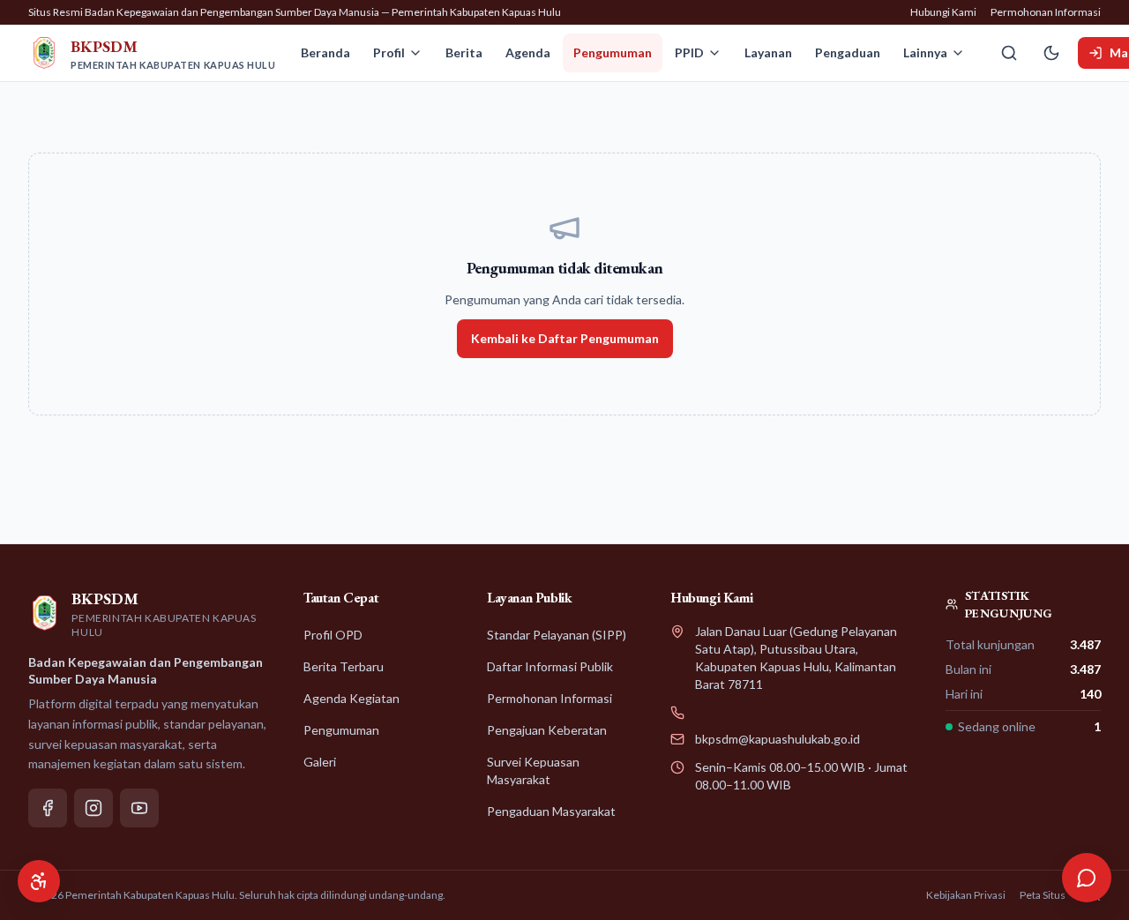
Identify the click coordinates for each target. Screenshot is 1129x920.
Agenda (527, 52)
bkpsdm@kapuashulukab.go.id (777, 738)
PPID (689, 52)
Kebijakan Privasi (966, 894)
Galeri (319, 761)
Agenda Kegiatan (351, 698)
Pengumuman (612, 52)
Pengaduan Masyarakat (551, 811)
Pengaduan (847, 52)
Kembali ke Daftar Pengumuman (565, 338)
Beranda (325, 52)
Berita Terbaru (343, 666)
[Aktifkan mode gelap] (1051, 53)
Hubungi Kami (943, 12)
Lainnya (925, 52)
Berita (463, 52)
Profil (389, 52)
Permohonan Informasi (1046, 12)
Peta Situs (1042, 894)
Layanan (768, 52)
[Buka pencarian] (1009, 53)
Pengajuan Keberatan (547, 729)
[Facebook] (47, 808)
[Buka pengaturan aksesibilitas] (39, 881)
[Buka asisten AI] (1086, 877)
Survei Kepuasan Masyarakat (533, 770)
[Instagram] (93, 808)
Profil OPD (333, 634)
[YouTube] (139, 808)
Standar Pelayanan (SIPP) (556, 634)
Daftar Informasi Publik (550, 666)
